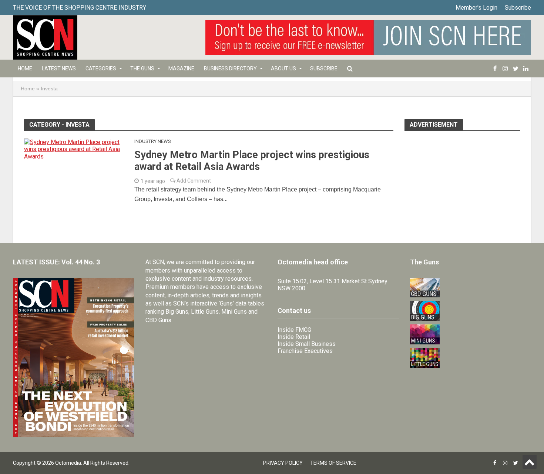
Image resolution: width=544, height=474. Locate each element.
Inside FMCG (294, 329)
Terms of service (333, 463)
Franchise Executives (305, 350)
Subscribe (518, 7)
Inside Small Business (307, 343)
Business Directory (230, 68)
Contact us (294, 310)
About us (283, 68)
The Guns (142, 68)
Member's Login (476, 7)
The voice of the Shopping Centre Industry (79, 7)
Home (25, 68)
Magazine (181, 68)
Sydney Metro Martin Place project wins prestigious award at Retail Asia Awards (251, 161)
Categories (100, 68)
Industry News (152, 141)
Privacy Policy (283, 463)
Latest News (59, 68)
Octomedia (68, 463)
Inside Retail (294, 336)
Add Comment (193, 181)
